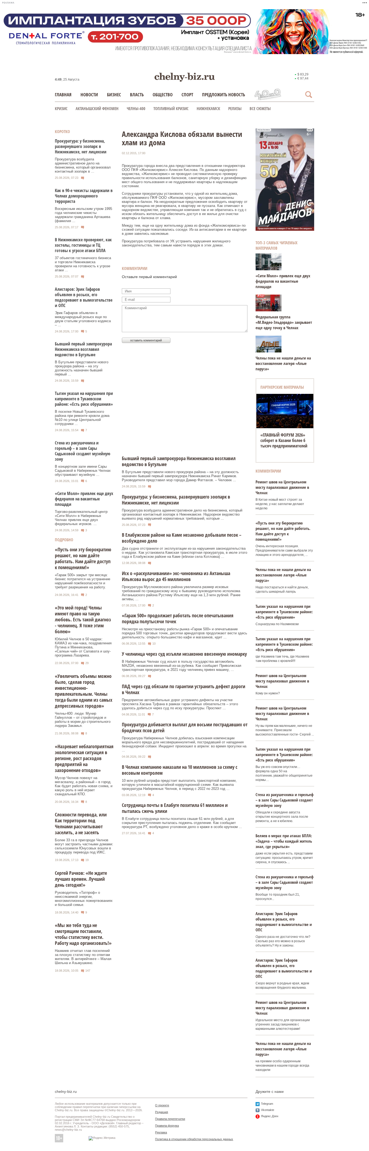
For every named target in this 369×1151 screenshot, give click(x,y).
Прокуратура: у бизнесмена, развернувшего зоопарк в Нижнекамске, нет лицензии (80, 146)
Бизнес (114, 94)
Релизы (234, 108)
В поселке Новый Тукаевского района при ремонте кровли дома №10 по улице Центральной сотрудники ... (82, 418)
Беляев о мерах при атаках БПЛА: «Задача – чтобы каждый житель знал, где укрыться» (284, 841)
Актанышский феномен (97, 108)
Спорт (187, 94)
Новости (89, 94)
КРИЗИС (61, 108)
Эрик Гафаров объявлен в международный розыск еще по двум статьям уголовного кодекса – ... (83, 319)
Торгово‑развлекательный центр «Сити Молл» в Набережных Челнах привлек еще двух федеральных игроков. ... (81, 518)
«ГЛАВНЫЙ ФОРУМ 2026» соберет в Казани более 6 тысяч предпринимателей (283, 440)
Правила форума (167, 1125)
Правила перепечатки (170, 1118)
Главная (63, 94)
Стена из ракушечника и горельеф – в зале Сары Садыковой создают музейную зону (82, 451)
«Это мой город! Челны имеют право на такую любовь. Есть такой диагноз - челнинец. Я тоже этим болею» (83, 619)
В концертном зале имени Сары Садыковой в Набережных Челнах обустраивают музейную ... (83, 470)
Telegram (267, 1103)
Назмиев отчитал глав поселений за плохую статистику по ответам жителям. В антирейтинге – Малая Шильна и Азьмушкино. (83, 957)
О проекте (162, 1105)
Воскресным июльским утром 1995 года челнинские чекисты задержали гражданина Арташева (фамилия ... (83, 215)
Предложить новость (223, 94)
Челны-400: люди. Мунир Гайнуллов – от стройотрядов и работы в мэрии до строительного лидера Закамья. (82, 719)
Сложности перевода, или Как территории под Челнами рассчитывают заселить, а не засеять (81, 823)
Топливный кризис (171, 108)
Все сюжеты (260, 108)
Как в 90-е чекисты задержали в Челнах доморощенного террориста (84, 195)
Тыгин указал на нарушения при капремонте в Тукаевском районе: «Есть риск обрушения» (84, 398)
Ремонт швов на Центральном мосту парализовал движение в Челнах (282, 487)
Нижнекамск (208, 108)
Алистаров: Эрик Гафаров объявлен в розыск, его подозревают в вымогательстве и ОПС (83, 297)
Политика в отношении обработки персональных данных (194, 1139)
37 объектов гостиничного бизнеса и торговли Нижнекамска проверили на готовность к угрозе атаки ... (83, 264)
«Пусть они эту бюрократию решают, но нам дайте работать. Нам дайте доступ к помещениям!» (83, 558)
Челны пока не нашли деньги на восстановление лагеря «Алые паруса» (283, 363)
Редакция (161, 1112)
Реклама (161, 1132)
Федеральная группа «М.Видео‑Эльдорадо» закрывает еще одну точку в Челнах (284, 322)
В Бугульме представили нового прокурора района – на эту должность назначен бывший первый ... (81, 368)
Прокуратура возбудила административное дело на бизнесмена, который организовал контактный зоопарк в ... (83, 165)
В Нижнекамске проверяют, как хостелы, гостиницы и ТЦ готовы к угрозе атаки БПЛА (83, 245)
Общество (163, 94)
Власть (137, 94)
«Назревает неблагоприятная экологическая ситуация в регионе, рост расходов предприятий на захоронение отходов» (84, 758)
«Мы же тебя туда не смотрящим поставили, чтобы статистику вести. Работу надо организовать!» (83, 934)
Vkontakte (267, 1110)
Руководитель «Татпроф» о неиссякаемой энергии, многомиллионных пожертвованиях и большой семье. (84, 899)
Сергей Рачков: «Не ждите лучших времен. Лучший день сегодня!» (81, 879)
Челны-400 (136, 108)
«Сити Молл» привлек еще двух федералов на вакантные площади (84, 498)
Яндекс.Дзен (269, 1116)
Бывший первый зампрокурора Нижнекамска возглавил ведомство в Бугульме (83, 349)
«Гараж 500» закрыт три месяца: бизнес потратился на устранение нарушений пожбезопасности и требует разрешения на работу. (82, 581)
